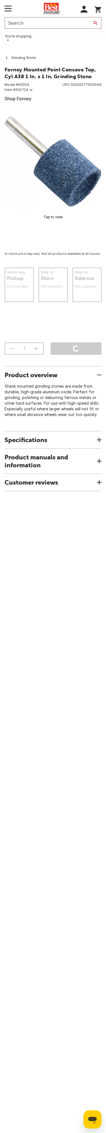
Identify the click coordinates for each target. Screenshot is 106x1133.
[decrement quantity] (12, 348)
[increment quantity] (36, 348)
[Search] (95, 23)
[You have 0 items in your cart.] (97, 8)
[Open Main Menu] (8, 8)
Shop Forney (18, 98)
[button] (84, 9)
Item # (17, 90)
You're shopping (18, 36)
